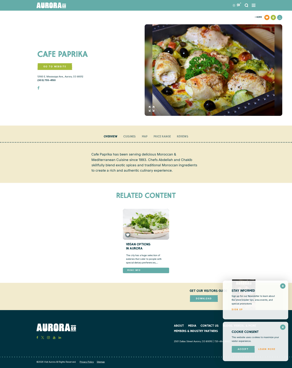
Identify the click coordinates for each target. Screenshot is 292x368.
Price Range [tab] (162, 136)
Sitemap (101, 362)
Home (258, 17)
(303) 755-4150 (46, 80)
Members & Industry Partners (196, 331)
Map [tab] (145, 136)
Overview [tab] (110, 136)
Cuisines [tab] (129, 136)
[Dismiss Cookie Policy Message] (282, 327)
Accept (243, 349)
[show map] (273, 17)
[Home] (51, 5)
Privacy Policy (87, 362)
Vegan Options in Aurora (138, 247)
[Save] (266, 17)
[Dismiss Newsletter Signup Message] (282, 286)
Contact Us (210, 326)
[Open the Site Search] (246, 5)
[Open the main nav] (253, 5)
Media (192, 326)
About (179, 326)
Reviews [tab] (182, 136)
